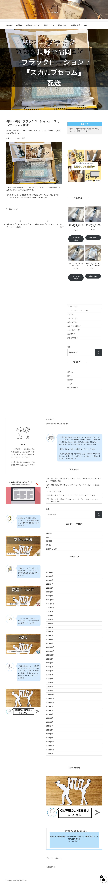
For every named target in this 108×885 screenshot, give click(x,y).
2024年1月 (49, 690)
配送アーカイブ (49, 25)
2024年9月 (49, 659)
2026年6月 (49, 576)
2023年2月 (49, 734)
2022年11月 (50, 746)
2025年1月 (49, 643)
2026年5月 (49, 580)
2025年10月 (50, 607)
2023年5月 (49, 722)
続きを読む (93, 237)
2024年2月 (49, 686)
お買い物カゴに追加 (76, 239)
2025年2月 (49, 639)
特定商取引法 (50, 867)
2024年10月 (50, 655)
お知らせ (9, 25)
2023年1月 (49, 738)
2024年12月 (50, 647)
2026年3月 (49, 588)
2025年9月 (49, 611)
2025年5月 (49, 627)
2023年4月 (49, 726)
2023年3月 (49, 730)
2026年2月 (49, 592)
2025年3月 (49, 635)
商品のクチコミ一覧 (33, 25)
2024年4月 (49, 679)
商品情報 (19, 25)
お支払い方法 (75, 25)
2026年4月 (49, 584)
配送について (62, 25)
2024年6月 (49, 671)
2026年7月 (49, 572)
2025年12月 (50, 600)
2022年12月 (50, 742)
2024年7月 (49, 667)
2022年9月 (49, 753)
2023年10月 (50, 702)
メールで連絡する (74, 841)
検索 (68, 347)
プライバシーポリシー (53, 858)
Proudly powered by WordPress (16, 880)
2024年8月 (49, 663)
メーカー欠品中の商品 (53, 491)
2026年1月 (49, 596)
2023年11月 (50, 698)
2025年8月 (49, 615)
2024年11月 (50, 651)
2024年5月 (49, 675)
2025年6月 (49, 623)
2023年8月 (49, 710)
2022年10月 (50, 750)
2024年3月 (49, 682)
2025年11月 (50, 604)
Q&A (85, 25)
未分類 (69, 384)
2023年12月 (50, 694)
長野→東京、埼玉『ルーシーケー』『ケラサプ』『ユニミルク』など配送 (70, 495)
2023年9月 (49, 706)
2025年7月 (49, 619)
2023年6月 (49, 718)
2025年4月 (49, 631)
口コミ (69, 376)
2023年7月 (49, 714)
